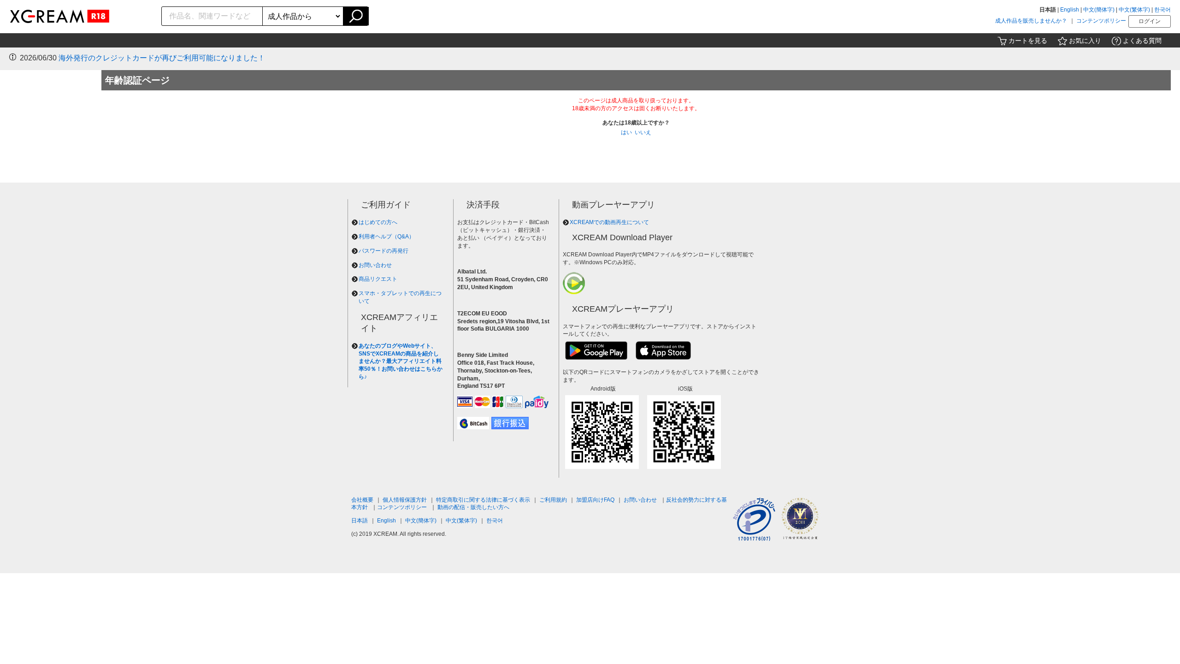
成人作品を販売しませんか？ (1031, 21)
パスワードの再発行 (383, 251)
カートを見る (1028, 40)
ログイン (1150, 21)
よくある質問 (1142, 40)
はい (626, 132)
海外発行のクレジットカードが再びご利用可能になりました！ (162, 58)
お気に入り (1085, 40)
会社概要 (362, 500)
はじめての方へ (378, 222)
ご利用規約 (553, 500)
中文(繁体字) (1134, 9)
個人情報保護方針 (405, 500)
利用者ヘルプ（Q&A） (386, 236)
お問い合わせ (375, 265)
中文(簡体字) (1099, 9)
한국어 (1162, 9)
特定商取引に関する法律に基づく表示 (483, 500)
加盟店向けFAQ (595, 500)
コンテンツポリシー (1101, 21)
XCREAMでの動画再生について (609, 222)
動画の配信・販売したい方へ (473, 507)
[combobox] (212, 16)
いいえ (643, 132)
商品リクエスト (378, 279)
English (1069, 9)
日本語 (359, 520)
